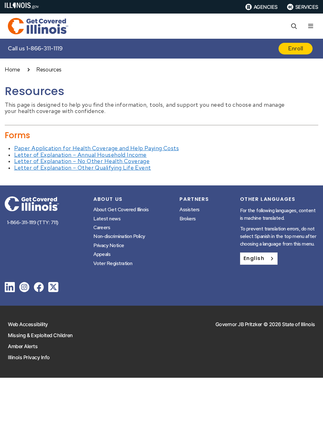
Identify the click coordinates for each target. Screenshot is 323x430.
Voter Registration (112, 263)
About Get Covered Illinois (121, 209)
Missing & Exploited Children (40, 335)
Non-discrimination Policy (119, 236)
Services (306, 7)
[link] (10, 288)
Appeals (101, 254)
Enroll (295, 48)
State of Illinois (298, 324)
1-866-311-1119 (44, 48)
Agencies (266, 7)
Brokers (187, 218)
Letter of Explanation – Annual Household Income (80, 154)
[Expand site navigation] (310, 26)
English (254, 258)
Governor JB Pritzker (238, 324)
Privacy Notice (108, 245)
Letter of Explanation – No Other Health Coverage (82, 161)
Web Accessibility (28, 324)
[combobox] (259, 258)
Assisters (189, 209)
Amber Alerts (23, 346)
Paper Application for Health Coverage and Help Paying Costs (96, 148)
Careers (101, 227)
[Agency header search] (294, 26)
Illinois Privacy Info (29, 357)
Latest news (106, 218)
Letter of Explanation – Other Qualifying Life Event (82, 167)
